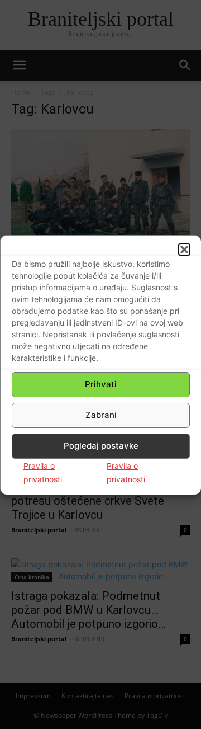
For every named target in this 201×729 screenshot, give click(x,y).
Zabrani (101, 415)
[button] (184, 249)
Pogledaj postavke (101, 445)
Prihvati (101, 384)
